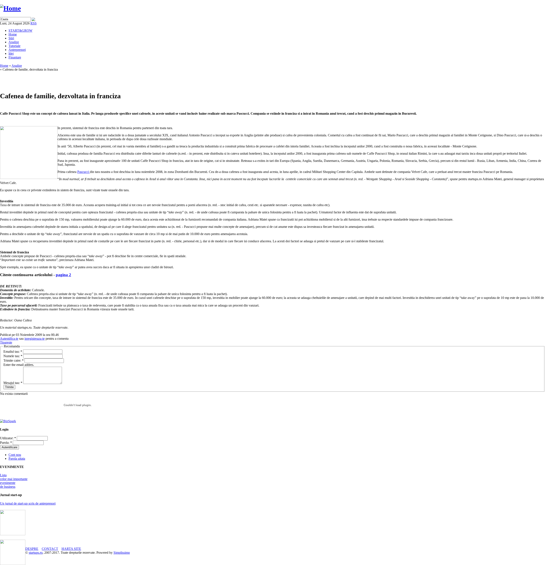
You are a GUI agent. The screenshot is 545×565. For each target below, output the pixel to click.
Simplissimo (121, 552)
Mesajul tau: (12, 383)
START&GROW (20, 30)
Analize (14, 42)
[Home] (10, 8)
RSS (33, 23)
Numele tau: (12, 356)
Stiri (11, 38)
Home (13, 34)
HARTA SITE (71, 549)
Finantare (15, 57)
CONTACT (50, 549)
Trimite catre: (13, 360)
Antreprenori (17, 49)
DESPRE (31, 549)
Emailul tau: (12, 351)
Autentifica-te (9, 338)
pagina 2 (63, 275)
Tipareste (6, 342)
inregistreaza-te (34, 338)
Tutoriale (14, 46)
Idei (11, 53)
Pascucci (83, 172)
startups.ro (36, 552)
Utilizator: (8, 438)
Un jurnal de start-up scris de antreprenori (28, 503)
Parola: (6, 442)
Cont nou (15, 455)
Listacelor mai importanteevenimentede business (13, 480)
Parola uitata (17, 458)
